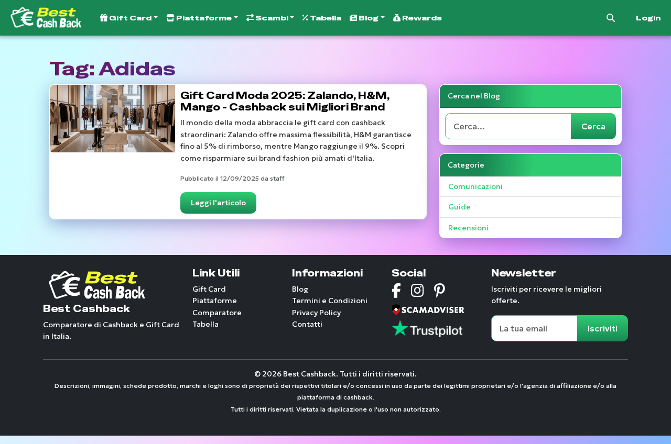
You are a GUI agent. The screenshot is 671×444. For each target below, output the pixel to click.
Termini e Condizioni (329, 300)
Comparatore (217, 312)
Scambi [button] (271, 18)
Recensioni (468, 227)
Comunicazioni (475, 186)
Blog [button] (367, 18)
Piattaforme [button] (203, 18)
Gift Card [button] (129, 18)
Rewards (421, 18)
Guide (459, 207)
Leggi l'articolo (218, 202)
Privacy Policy (316, 312)
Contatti (307, 324)
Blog (300, 289)
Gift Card (209, 289)
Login (648, 18)
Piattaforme (214, 300)
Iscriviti (603, 328)
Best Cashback (86, 309)
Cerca (593, 126)
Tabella (324, 18)
